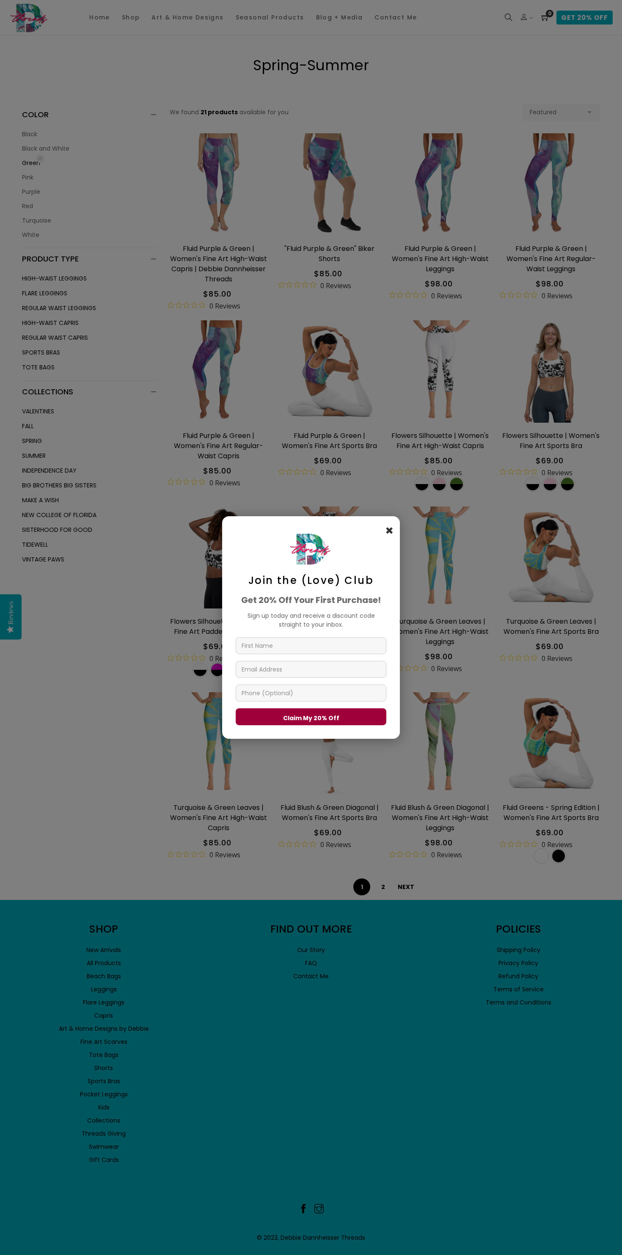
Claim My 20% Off (311, 718)
